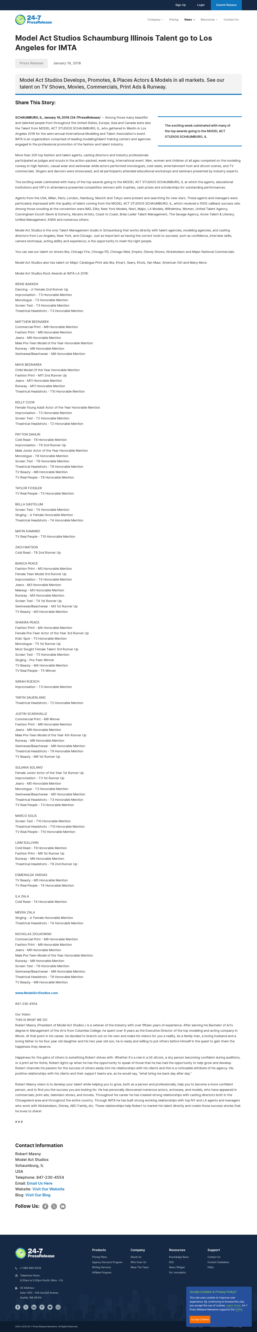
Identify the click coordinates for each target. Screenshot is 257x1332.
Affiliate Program (101, 1272)
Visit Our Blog (38, 1195)
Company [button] (154, 19)
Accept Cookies (200, 1319)
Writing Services (101, 1267)
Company (138, 1250)
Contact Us (231, 19)
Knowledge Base (178, 1257)
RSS (171, 1262)
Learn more (233, 1305)
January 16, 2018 (67, 63)
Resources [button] (208, 19)
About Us (136, 1257)
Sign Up (180, 5)
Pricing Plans (99, 1257)
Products (99, 1250)
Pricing (174, 19)
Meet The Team (140, 1267)
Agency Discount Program (107, 1262)
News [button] (188, 19)
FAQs (211, 1267)
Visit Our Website (48, 1189)
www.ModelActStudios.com (36, 993)
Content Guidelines (218, 1262)
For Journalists (177, 1272)
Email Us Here (39, 1183)
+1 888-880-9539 (30, 1268)
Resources (177, 1250)
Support (214, 1250)
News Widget (177, 1267)
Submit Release (226, 5)
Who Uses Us (138, 1262)
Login (201, 5)
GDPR (238, 1309)
